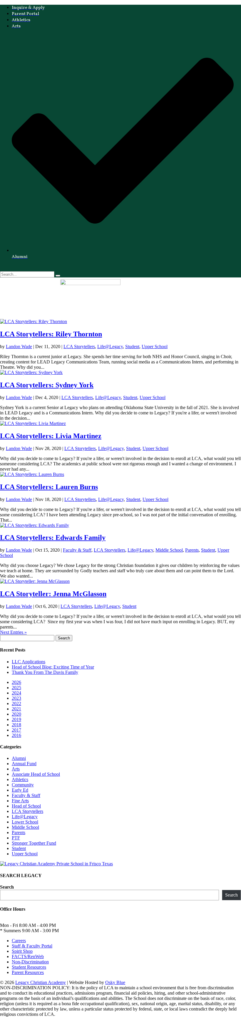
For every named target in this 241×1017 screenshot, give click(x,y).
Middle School (169, 550)
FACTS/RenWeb (28, 956)
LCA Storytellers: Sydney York (46, 385)
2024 (16, 692)
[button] (120, 316)
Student (132, 346)
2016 (16, 735)
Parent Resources (28, 972)
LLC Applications (28, 661)
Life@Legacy (110, 346)
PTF (16, 837)
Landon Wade (19, 346)
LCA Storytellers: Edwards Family (53, 537)
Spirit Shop (22, 951)
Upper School (155, 346)
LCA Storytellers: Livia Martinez (50, 436)
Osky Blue (115, 982)
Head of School (26, 805)
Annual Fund (24, 763)
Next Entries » (13, 632)
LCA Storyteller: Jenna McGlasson (53, 594)
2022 (16, 703)
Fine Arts (20, 800)
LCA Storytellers (79, 346)
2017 (16, 729)
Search (7, 886)
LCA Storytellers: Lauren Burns (49, 487)
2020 (16, 714)
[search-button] (58, 276)
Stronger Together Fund (34, 843)
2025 (16, 687)
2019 (16, 719)
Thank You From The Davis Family (45, 672)
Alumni (19, 758)
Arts (16, 768)
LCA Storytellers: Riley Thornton (51, 334)
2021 (16, 708)
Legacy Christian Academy (40, 982)
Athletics (20, 779)
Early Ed (20, 790)
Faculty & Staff (77, 550)
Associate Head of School (36, 774)
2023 (16, 698)
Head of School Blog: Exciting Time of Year (53, 666)
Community (23, 784)
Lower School (25, 821)
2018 (16, 724)
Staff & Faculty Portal (32, 945)
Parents (192, 550)
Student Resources (29, 967)
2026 (16, 682)
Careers (19, 940)
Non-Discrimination (30, 961)
